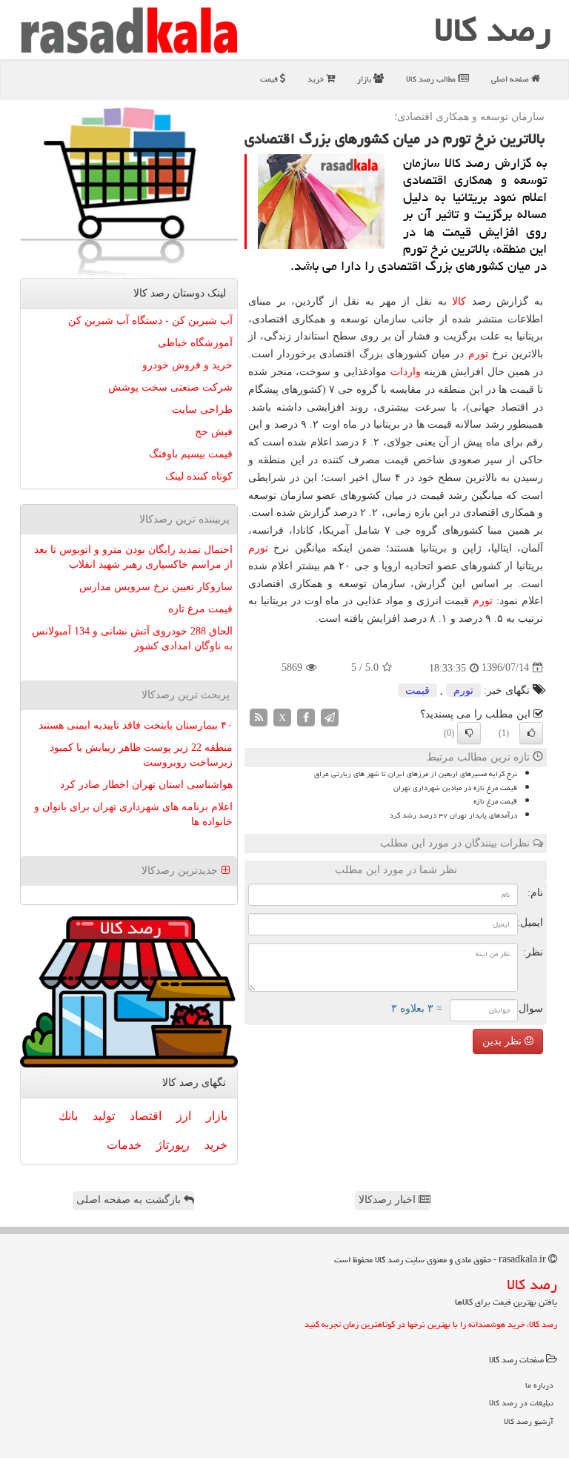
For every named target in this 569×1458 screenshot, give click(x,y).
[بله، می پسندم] (531, 733)
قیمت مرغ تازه (495, 801)
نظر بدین (503, 1041)
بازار (365, 79)
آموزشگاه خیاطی (195, 342)
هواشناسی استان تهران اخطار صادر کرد (146, 784)
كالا (459, 301)
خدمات (124, 1145)
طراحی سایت (202, 409)
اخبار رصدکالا (389, 1199)
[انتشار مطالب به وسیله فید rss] (258, 716)
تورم (478, 353)
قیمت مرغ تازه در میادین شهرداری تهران (455, 788)
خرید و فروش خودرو (187, 365)
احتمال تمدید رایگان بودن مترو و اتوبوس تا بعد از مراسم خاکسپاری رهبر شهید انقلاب (133, 557)
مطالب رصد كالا (432, 79)
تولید (104, 1116)
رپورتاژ (173, 1145)
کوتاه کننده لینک (199, 476)
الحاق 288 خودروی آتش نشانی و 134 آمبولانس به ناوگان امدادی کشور (132, 639)
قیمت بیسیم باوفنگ (191, 454)
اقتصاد (146, 1116)
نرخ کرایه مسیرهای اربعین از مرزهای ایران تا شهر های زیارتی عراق (415, 773)
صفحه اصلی (511, 79)
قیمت (270, 79)
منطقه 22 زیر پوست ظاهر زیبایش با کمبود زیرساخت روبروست (141, 755)
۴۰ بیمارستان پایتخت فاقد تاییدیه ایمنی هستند (136, 725)
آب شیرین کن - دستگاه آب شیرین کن (150, 320)
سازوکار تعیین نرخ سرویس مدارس (156, 586)
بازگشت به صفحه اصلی (130, 1199)
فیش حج (214, 431)
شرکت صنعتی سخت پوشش (170, 387)
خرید (316, 79)
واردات (405, 371)
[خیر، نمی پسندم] (469, 733)
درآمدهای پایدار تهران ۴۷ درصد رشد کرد (453, 815)
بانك (68, 1116)
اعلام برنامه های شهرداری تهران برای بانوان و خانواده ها (133, 814)
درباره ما (539, 1385)
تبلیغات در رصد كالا (521, 1403)
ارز (183, 1116)
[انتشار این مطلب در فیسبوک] (306, 716)
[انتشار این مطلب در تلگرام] (329, 716)
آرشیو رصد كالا (528, 1421)
